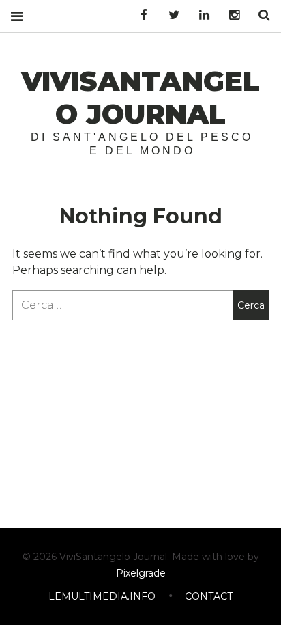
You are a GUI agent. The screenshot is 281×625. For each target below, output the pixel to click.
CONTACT (209, 596)
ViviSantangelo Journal (140, 97)
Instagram (229, 15)
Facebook (139, 15)
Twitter (169, 15)
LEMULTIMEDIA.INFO (102, 596)
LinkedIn (199, 15)
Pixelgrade (141, 573)
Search (259, 15)
